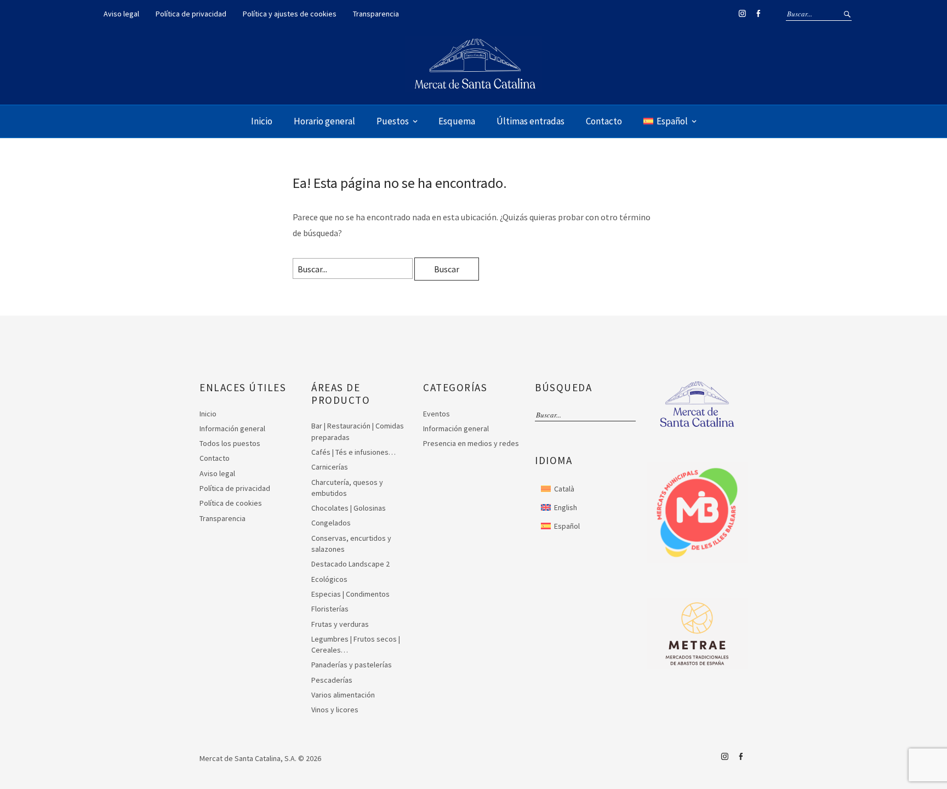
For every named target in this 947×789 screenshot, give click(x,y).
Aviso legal (121, 14)
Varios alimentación (343, 695)
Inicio (261, 121)
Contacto (604, 121)
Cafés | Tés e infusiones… (353, 452)
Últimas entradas (530, 121)
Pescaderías (331, 680)
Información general (232, 428)
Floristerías (330, 609)
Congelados (331, 523)
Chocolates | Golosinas (348, 508)
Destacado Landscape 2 (350, 564)
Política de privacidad (191, 14)
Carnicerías (329, 467)
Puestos (392, 121)
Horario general (324, 121)
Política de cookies (230, 503)
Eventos (436, 414)
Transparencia (376, 14)
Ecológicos (329, 579)
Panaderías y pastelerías (351, 665)
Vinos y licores (334, 709)
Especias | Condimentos (350, 594)
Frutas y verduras (340, 624)
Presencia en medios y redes (471, 443)
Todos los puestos (229, 443)
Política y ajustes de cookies (289, 14)
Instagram (742, 13)
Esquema (456, 121)
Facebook (758, 13)
